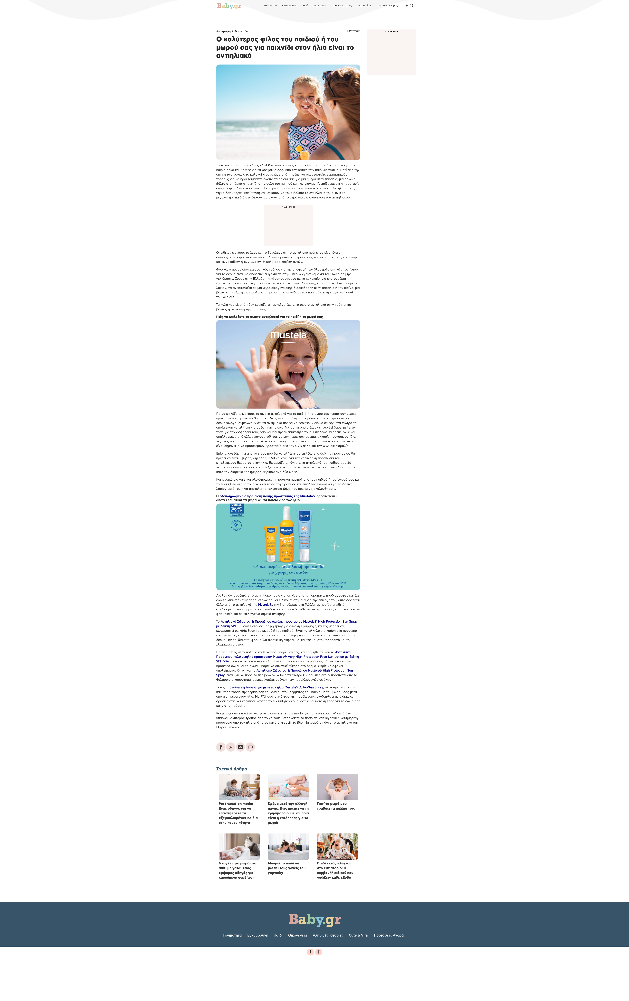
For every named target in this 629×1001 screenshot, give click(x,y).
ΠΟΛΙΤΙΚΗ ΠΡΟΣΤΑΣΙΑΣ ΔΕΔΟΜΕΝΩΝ (280, 974)
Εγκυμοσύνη (289, 5)
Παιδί (304, 5)
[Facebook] (407, 6)
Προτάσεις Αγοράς (387, 5)
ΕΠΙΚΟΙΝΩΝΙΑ (315, 974)
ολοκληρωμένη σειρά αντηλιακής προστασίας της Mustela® (267, 496)
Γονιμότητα (270, 5)
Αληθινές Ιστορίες (341, 5)
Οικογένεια (319, 5)
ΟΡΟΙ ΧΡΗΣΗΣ (244, 974)
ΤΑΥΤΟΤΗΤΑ (225, 974)
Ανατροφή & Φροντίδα (232, 31)
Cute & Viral (364, 5)
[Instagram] (411, 6)
